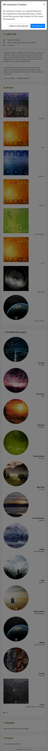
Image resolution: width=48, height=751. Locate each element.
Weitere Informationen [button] (18, 26)
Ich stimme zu (38, 26)
